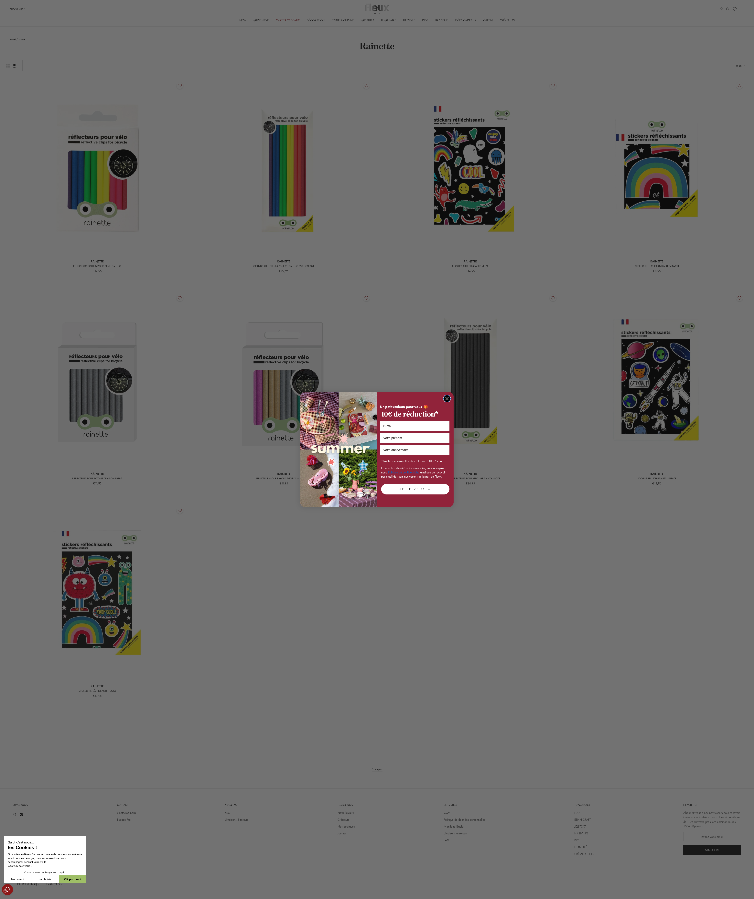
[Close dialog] (447, 398)
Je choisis (45, 879)
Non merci (17, 879)
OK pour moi (72, 879)
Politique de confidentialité (403, 472)
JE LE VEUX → (415, 489)
